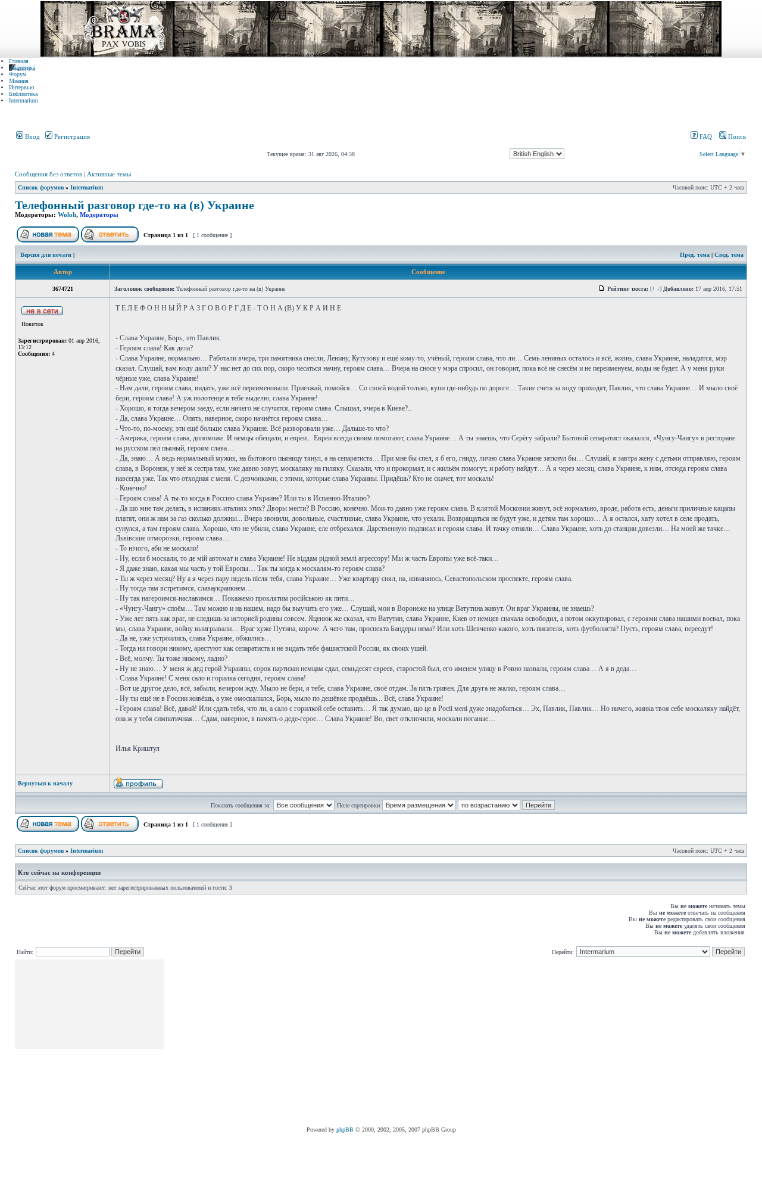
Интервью (21, 87)
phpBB (345, 1129)
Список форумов (41, 187)
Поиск (736, 136)
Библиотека (23, 94)
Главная (19, 61)
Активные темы (109, 174)
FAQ (705, 136)
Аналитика (22, 67)
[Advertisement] (382, 1042)
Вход (31, 136)
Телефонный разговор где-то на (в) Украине (134, 205)
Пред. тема (695, 254)
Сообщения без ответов (48, 174)
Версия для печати (45, 254)
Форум (17, 74)
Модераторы (99, 214)
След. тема (729, 254)
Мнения (19, 80)
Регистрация (71, 136)
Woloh (67, 214)
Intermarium (23, 100)
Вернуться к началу (45, 783)
